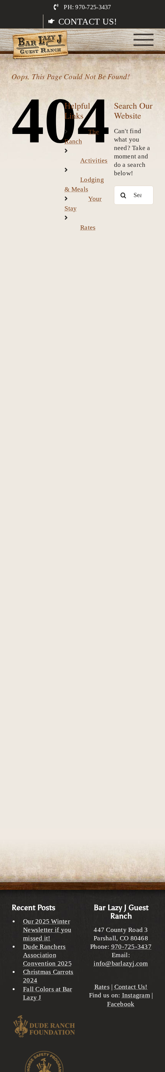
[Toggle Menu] (144, 40)
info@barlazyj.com (121, 963)
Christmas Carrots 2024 (48, 976)
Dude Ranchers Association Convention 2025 (47, 955)
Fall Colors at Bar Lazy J (48, 993)
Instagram (136, 995)
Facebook (120, 1004)
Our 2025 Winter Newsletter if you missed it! (47, 930)
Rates (88, 227)
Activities (94, 160)
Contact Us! (131, 986)
